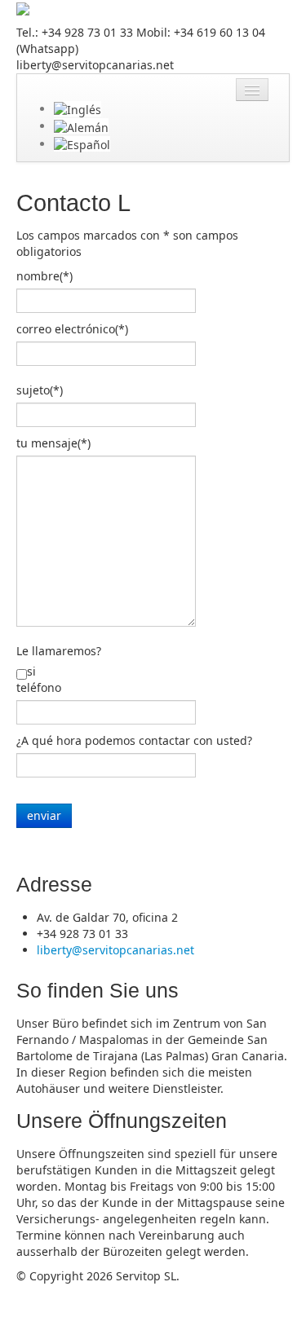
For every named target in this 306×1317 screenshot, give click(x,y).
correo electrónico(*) (72, 329)
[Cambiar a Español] (82, 144)
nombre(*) (44, 276)
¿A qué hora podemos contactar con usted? (134, 740)
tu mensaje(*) (53, 443)
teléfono (38, 687)
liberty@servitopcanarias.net (115, 950)
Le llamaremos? (58, 650)
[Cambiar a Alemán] (81, 126)
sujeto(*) (39, 390)
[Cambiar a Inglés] (77, 109)
